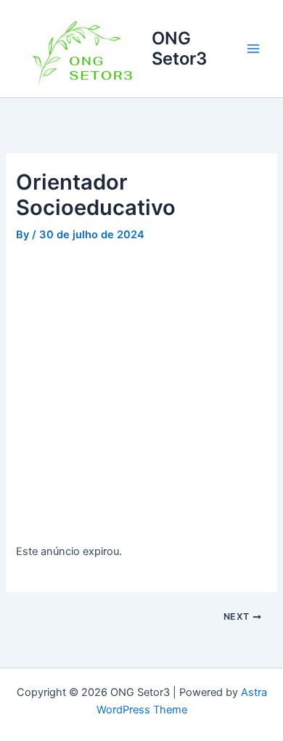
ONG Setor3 (179, 48)
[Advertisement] (141, 395)
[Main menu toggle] (253, 48)
